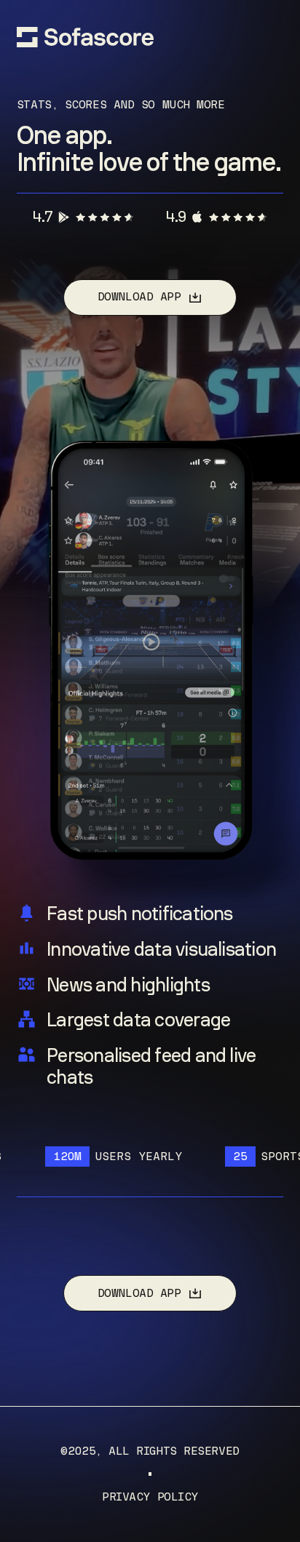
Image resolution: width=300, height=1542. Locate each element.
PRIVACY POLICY (150, 1497)
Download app (139, 296)
